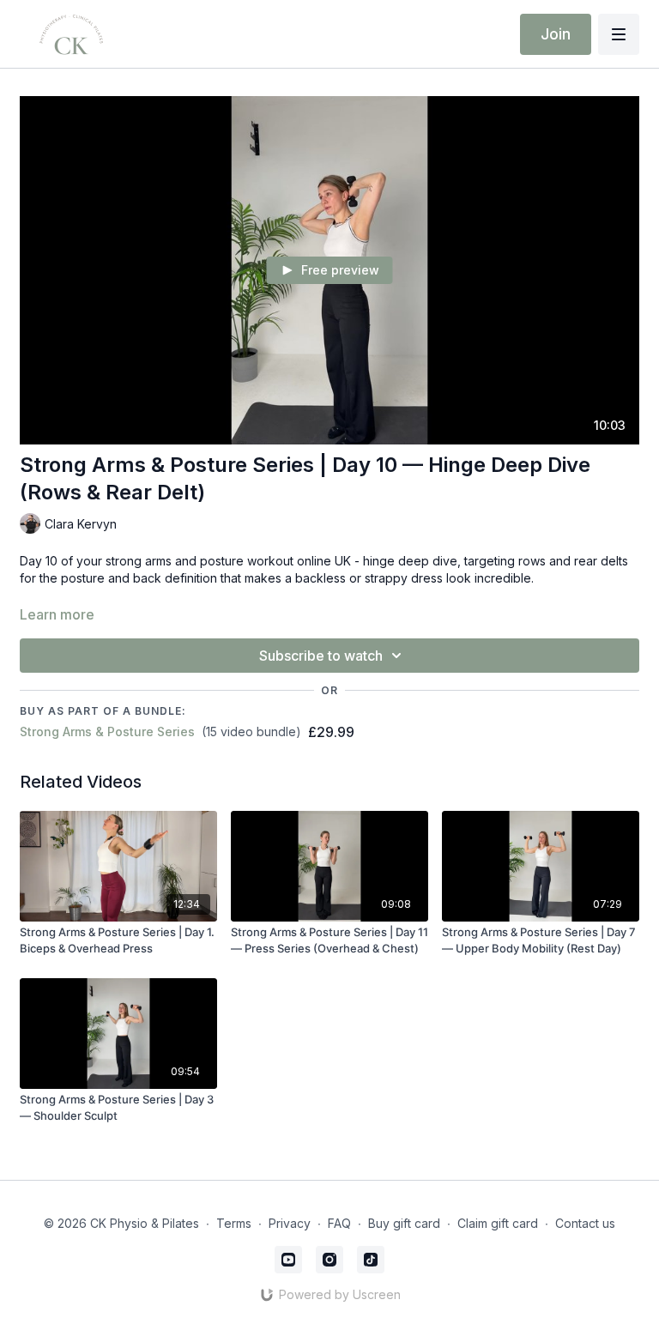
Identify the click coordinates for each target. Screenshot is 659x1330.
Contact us (585, 1223)
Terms (233, 1223)
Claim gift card (497, 1223)
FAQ (339, 1223)
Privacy (290, 1223)
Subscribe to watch (321, 655)
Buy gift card (404, 1223)
